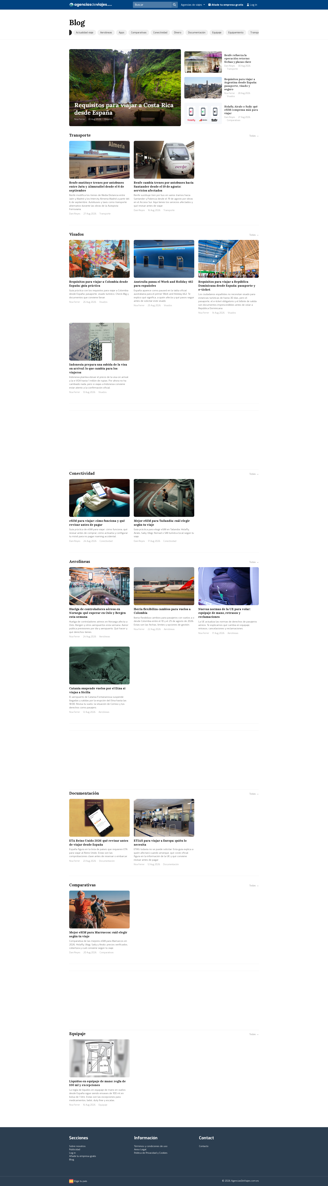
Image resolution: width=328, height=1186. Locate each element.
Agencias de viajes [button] (192, 5)
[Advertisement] (164, 440)
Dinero (174, 32)
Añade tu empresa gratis (227, 5)
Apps (118, 32)
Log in (253, 5)
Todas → (254, 135)
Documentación (193, 32)
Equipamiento (232, 32)
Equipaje (213, 32)
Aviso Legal (140, 1149)
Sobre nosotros (77, 1146)
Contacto (203, 1146)
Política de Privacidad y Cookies (150, 1152)
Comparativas (135, 32)
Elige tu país (80, 1181)
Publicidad (74, 1149)
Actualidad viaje (81, 32)
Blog (71, 1159)
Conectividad (157, 32)
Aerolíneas (102, 32)
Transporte (253, 32)
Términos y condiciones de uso (150, 1146)
